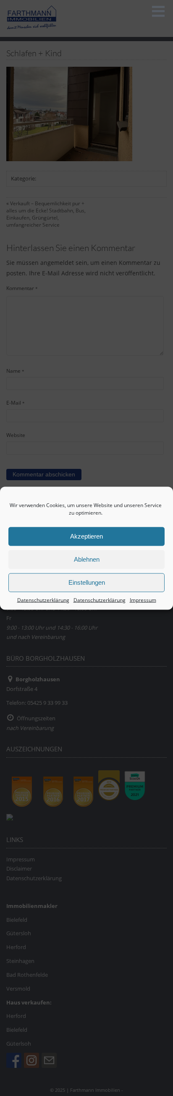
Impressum (143, 599)
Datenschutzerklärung (43, 599)
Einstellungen (86, 582)
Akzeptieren (86, 536)
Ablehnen (87, 559)
